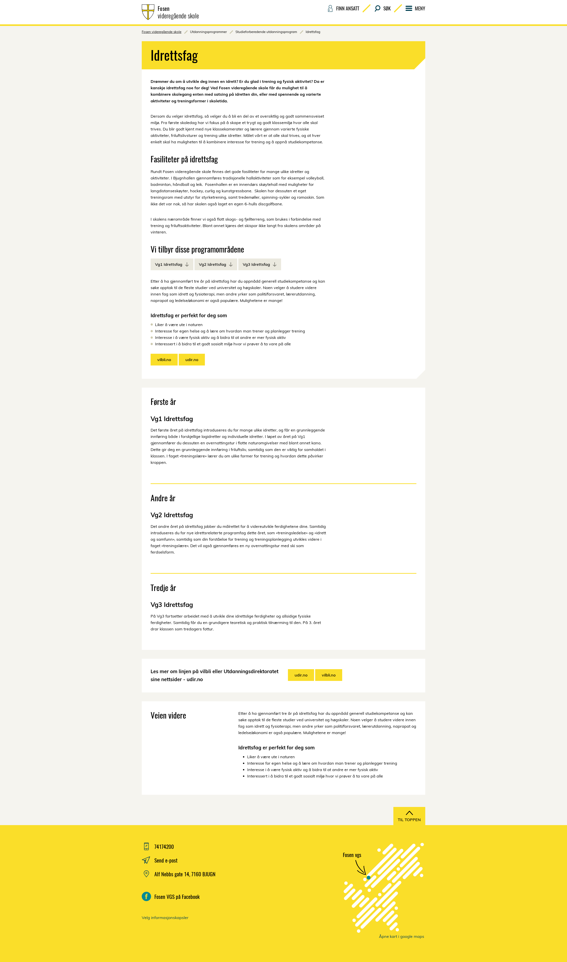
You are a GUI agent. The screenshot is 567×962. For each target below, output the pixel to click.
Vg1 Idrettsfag (168, 264)
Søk (387, 8)
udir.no (191, 359)
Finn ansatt (347, 8)
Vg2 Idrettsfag (212, 264)
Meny (420, 8)
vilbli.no (164, 359)
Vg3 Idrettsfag (256, 264)
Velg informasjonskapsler (165, 917)
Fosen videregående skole (161, 32)
